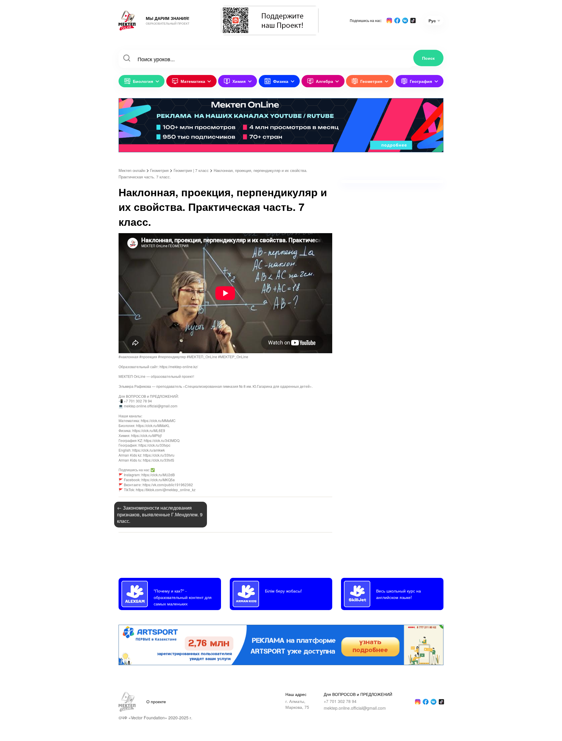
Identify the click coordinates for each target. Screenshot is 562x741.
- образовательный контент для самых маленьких (183, 597)
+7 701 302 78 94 (340, 701)
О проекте (156, 701)
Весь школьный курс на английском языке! (398, 594)
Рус (432, 20)
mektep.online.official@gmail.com (355, 708)
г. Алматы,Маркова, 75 (297, 704)
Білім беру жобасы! (283, 591)
